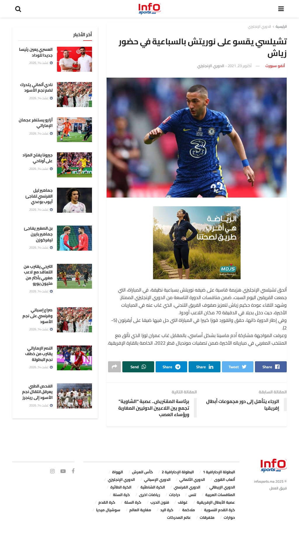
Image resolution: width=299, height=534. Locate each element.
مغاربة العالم (140, 509)
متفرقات (207, 517)
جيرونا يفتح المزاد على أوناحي (37, 158)
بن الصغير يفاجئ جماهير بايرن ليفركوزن (38, 233)
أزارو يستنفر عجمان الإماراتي (36, 123)
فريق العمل (278, 488)
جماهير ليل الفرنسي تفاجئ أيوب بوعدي (39, 195)
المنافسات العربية (220, 494)
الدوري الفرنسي (187, 487)
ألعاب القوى (224, 479)
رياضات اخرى (149, 494)
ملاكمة (188, 509)
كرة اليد (166, 509)
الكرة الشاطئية (152, 487)
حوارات (229, 517)
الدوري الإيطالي (222, 487)
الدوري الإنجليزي (259, 26)
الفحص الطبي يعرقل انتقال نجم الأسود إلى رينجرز (37, 391)
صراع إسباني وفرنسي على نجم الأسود (37, 315)
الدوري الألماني (192, 479)
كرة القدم (106, 502)
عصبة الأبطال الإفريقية (216, 502)
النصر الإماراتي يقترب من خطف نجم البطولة (39, 353)
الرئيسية (281, 26)
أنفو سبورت (275, 65)
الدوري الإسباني (157, 479)
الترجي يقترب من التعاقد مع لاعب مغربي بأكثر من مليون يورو (38, 275)
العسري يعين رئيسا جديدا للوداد (36, 52)
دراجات (174, 494)
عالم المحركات (179, 517)
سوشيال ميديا (108, 509)
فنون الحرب (159, 502)
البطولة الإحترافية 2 (178, 471)
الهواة (117, 471)
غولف (183, 502)
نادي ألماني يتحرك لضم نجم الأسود (36, 87)
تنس (192, 494)
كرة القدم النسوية (219, 509)
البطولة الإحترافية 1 (219, 471)
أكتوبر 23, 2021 (240, 65)
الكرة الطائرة (120, 487)
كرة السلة (121, 494)
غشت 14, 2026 (39, 63)
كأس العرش (142, 471)
